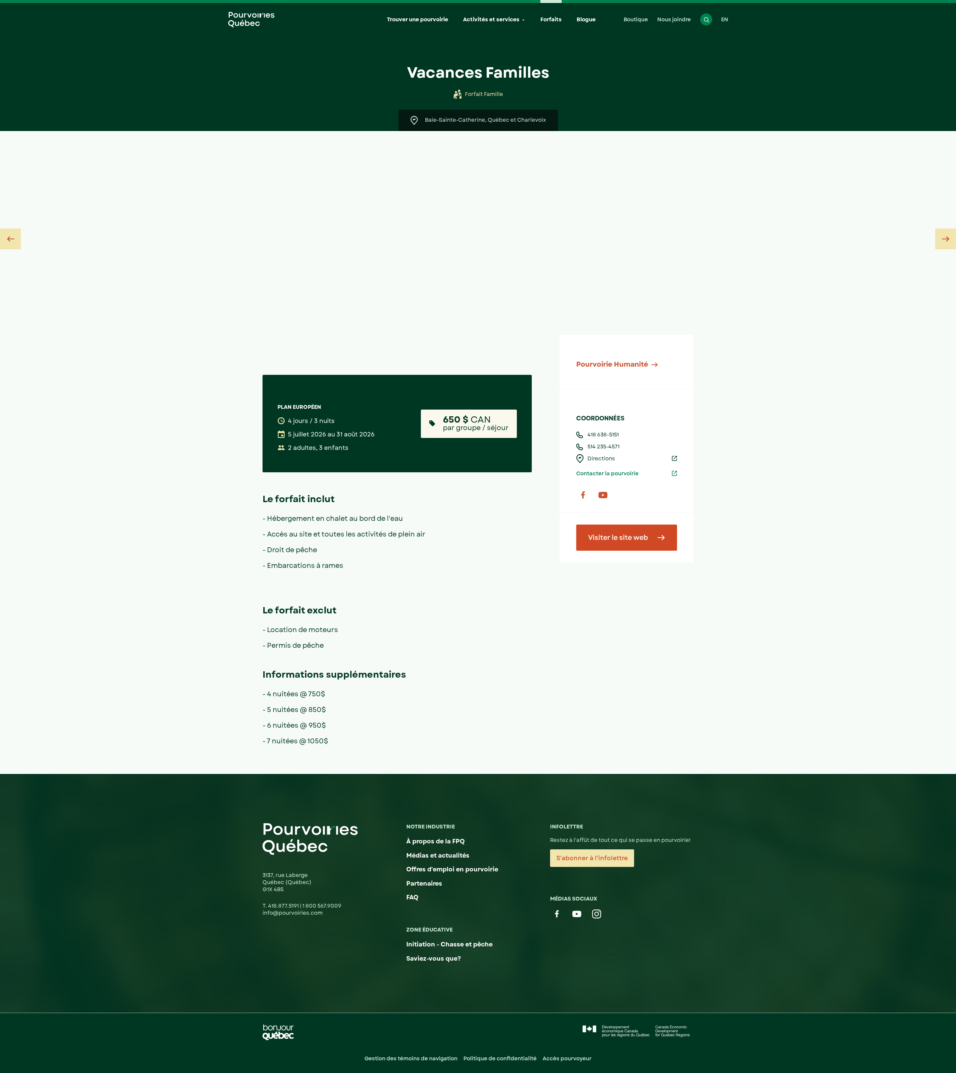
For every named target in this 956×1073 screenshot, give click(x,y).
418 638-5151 (603, 434)
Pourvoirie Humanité (612, 364)
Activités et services (491, 19)
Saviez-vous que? (433, 958)
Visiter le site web (618, 537)
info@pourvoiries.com (293, 913)
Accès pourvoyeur (567, 1058)
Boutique (636, 19)
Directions (601, 458)
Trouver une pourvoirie (417, 19)
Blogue (586, 19)
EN (724, 19)
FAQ (412, 897)
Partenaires (424, 883)
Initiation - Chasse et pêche (449, 944)
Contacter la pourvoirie (607, 473)
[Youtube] (603, 494)
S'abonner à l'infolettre (592, 858)
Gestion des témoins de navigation (410, 1058)
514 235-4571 (603, 446)
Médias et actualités (437, 855)
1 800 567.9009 (321, 905)
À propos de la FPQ (435, 841)
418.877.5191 (284, 905)
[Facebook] (583, 494)
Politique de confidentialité (500, 1058)
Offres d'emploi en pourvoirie (452, 869)
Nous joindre (674, 19)
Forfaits (551, 19)
